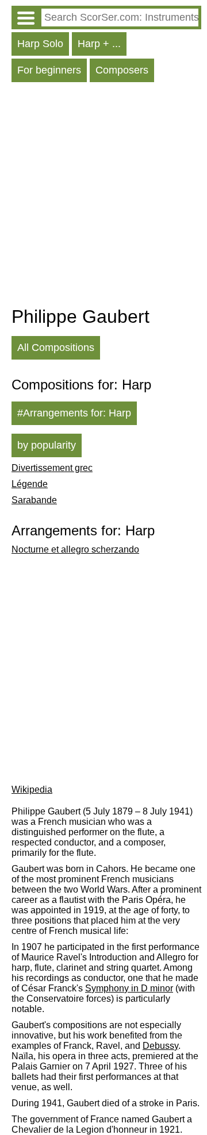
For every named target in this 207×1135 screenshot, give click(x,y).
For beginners (49, 70)
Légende (30, 484)
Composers (121, 70)
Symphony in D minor (129, 988)
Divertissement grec (52, 468)
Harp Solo (40, 43)
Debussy (160, 1046)
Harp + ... (99, 43)
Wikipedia (32, 789)
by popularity (46, 445)
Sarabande (34, 500)
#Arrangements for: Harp (74, 413)
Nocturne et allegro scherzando (75, 549)
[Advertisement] (103, 197)
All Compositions (55, 347)
